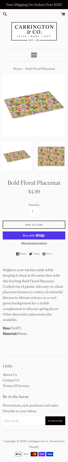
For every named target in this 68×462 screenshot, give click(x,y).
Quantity (34, 204)
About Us (10, 374)
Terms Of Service (16, 386)
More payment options (34, 243)
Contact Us (11, 380)
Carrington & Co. (38, 441)
